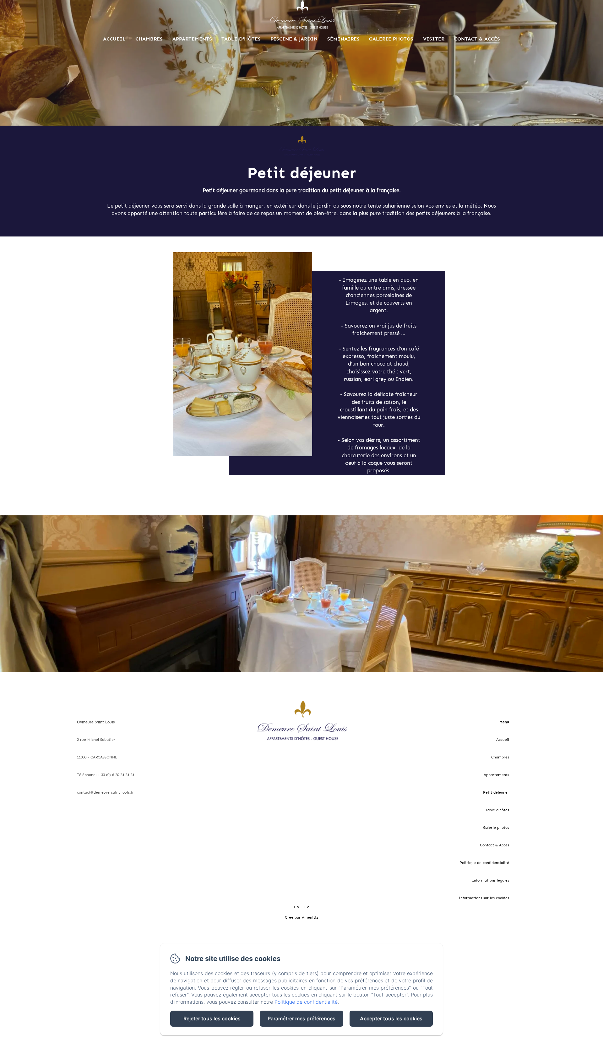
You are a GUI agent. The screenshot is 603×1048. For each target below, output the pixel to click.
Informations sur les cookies (484, 898)
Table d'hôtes (241, 39)
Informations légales (490, 880)
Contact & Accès (477, 39)
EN (296, 907)
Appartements (192, 39)
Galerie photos (391, 39)
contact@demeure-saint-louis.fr (105, 792)
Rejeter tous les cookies (212, 1018)
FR (306, 907)
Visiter (433, 39)
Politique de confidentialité (484, 863)
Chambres (149, 39)
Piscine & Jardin (294, 39)
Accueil (114, 39)
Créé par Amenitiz (301, 917)
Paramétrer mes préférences (301, 1018)
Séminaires (343, 39)
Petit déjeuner (496, 792)
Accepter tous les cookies (391, 1018)
